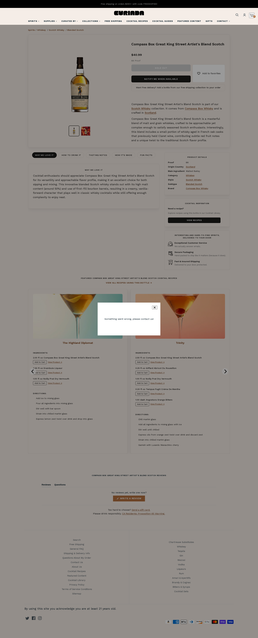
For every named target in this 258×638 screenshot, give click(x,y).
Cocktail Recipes (137, 21)
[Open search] (237, 15)
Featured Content (189, 21)
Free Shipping (113, 21)
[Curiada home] (129, 13)
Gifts (209, 21)
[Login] (244, 15)
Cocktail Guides (162, 21)
